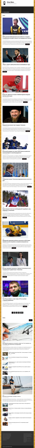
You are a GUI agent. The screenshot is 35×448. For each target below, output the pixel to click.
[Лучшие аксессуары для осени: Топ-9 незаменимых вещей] (5, 425)
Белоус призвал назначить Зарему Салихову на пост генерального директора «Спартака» (17, 269)
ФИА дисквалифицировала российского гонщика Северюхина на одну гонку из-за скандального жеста (17, 37)
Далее (22, 312)
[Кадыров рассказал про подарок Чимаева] (17, 115)
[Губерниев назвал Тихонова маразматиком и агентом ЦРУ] (17, 170)
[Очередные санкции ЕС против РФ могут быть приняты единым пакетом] (5, 369)
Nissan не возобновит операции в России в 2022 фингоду (18, 357)
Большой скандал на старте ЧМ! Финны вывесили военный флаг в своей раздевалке (16, 152)
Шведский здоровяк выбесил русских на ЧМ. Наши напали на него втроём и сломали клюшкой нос (16, 241)
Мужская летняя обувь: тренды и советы (12, 396)
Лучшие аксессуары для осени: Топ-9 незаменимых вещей (18, 422)
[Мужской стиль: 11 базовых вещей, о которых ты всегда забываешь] (5, 411)
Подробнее (27, 44)
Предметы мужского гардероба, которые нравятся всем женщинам (20, 417)
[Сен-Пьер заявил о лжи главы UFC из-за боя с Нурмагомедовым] (17, 289)
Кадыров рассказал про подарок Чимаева (14, 125)
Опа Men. (10, 2)
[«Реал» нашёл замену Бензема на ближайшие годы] (17, 55)
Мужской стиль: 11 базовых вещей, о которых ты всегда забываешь (20, 408)
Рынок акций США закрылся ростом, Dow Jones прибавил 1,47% (19, 371)
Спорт (3, 35)
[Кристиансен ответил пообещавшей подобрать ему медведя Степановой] (17, 198)
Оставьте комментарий (5, 39)
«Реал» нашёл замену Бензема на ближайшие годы (16, 64)
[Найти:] (17, 320)
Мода (3, 395)
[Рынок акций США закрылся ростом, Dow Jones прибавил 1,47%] (5, 374)
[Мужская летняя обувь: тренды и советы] (17, 394)
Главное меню (6, 12)
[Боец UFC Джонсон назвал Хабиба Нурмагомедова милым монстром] (17, 84)
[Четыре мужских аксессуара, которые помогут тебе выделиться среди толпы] (5, 406)
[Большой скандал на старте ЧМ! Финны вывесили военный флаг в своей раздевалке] (17, 142)
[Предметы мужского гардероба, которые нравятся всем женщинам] (5, 420)
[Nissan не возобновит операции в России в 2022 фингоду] (5, 360)
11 (18, 312)
